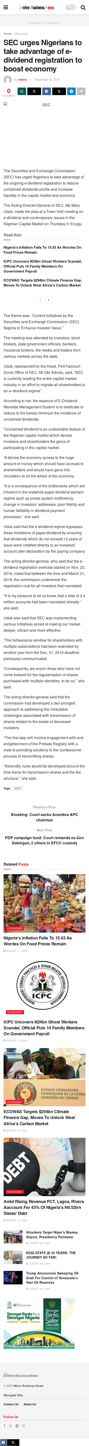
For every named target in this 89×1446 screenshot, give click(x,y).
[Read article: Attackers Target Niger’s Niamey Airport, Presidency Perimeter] (13, 1236)
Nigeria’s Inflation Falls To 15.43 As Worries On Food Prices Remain (42, 250)
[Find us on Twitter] (10, 1425)
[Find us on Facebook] (4, 1425)
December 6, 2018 (47, 79)
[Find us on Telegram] (17, 1425)
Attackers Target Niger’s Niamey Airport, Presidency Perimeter (52, 1234)
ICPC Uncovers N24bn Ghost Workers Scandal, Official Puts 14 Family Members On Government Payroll (43, 266)
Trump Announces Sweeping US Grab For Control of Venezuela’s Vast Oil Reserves (52, 1278)
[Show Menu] (6, 7)
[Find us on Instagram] (23, 1425)
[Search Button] (83, 7)
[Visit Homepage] (37, 7)
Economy (21, 33)
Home (7, 33)
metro (22, 79)
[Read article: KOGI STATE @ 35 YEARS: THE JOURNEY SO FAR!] (13, 1257)
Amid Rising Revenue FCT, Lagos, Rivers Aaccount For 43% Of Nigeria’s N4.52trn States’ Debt (44, 1207)
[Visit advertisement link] (44, 16)
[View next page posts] (48, 299)
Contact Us (11, 1404)
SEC (18, 788)
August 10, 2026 (16, 1220)
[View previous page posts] (40, 299)
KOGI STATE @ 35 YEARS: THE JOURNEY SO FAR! (51, 1255)
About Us (29, 1404)
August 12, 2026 (16, 1130)
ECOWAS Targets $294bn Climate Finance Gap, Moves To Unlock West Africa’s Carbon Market (43, 283)
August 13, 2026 (16, 1040)
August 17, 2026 (16, 950)
